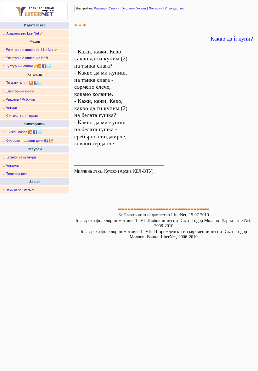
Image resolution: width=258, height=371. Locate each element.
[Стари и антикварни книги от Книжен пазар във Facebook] (35, 132)
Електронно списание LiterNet (29, 50)
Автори (11, 107)
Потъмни (155, 8)
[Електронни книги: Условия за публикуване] (41, 33)
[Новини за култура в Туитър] (49, 66)
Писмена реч (16, 173)
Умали (141, 8)
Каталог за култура (21, 157)
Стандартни (174, 8)
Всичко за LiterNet (20, 190)
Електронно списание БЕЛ (27, 58)
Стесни (114, 8)
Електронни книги (20, 91)
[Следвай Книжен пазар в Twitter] (40, 132)
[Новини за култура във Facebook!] (44, 66)
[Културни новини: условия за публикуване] (35, 66)
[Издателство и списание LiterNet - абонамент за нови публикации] (31, 83)
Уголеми (128, 8)
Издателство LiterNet (22, 33)
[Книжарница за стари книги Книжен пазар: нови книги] (30, 132)
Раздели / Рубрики (20, 99)
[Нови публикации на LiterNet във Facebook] (35, 83)
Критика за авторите (22, 116)
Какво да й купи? (231, 39)
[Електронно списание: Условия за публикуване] (55, 50)
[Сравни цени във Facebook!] (46, 140)
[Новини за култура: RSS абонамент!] (39, 66)
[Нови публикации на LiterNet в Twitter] (40, 83)
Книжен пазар (16, 132)
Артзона (12, 165)
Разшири (101, 8)
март (24, 83)
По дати (12, 83)
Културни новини (19, 66)
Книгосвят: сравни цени (24, 140)
